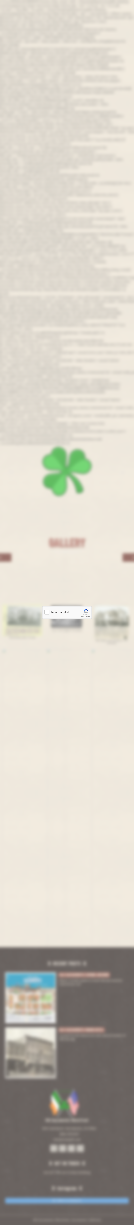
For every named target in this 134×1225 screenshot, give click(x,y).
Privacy (82, 616)
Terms (88, 616)
